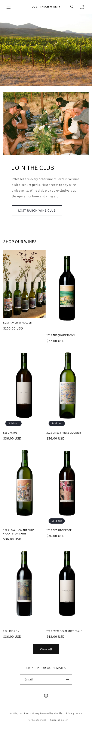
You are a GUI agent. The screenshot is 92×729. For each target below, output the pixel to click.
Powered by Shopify (51, 713)
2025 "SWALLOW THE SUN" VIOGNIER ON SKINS (18, 531)
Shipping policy (59, 719)
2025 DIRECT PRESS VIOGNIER (63, 432)
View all (46, 649)
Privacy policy (74, 713)
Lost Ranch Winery (29, 713)
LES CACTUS (10, 432)
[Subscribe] (67, 680)
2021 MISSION (11, 631)
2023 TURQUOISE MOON (60, 335)
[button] (8, 6)
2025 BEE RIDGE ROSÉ (58, 530)
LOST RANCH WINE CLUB (37, 210)
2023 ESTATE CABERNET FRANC (64, 631)
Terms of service (37, 719)
